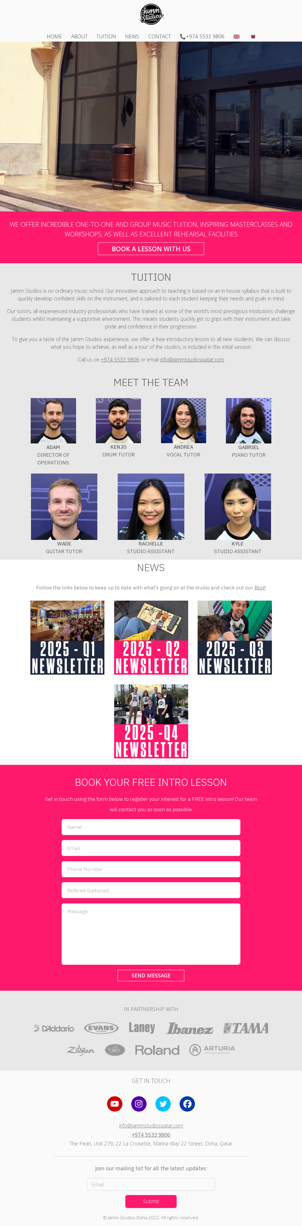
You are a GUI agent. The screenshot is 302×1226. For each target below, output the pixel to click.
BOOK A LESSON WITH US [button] (151, 248)
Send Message (151, 975)
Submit (151, 1201)
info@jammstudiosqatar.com (192, 359)
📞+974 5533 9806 (202, 36)
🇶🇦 (252, 36)
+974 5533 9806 (120, 359)
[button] (114, 1104)
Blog (260, 587)
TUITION (106, 36)
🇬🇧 (236, 36)
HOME (54, 36)
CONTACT (159, 36)
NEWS (132, 36)
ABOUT (79, 36)
